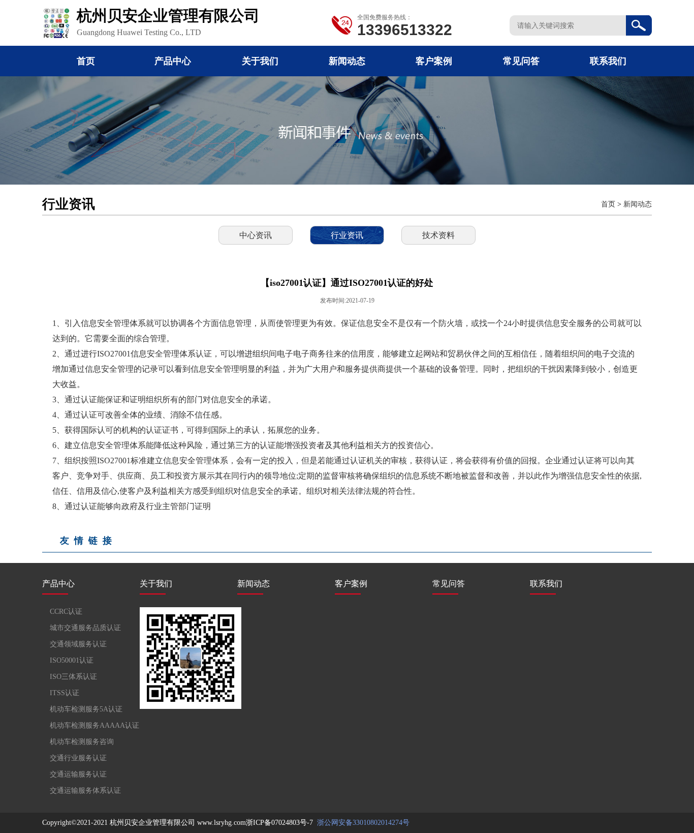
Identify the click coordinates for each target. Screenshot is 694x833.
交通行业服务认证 (78, 758)
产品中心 (172, 61)
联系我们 (608, 61)
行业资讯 (347, 235)
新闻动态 (347, 61)
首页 (86, 61)
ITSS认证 (64, 693)
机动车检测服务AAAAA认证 (94, 725)
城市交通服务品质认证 (85, 628)
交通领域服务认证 (78, 644)
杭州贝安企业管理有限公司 (152, 822)
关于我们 (260, 61)
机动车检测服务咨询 (82, 742)
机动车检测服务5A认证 (86, 709)
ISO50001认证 (71, 660)
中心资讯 (255, 235)
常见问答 (521, 61)
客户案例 (434, 61)
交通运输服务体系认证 (85, 790)
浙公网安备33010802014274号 (362, 822)
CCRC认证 (66, 611)
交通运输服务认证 (78, 774)
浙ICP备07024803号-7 (279, 822)
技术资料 (438, 235)
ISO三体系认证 (73, 676)
